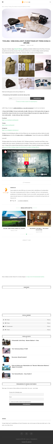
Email (10, 396)
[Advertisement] (26, 300)
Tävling (6, 6)
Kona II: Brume (18, 48)
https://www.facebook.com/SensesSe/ (10, 120)
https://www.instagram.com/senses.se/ (10, 130)
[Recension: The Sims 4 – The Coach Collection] (21, 219)
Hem (3, 6)
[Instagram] (31, 433)
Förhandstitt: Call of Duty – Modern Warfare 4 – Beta (25, 340)
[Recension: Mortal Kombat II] (6, 359)
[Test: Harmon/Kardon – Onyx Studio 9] (6, 376)
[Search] (50, 2)
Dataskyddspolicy (34, 439)
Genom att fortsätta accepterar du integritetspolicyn (27, 101)
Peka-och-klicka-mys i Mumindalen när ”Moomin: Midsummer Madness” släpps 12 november (30, 366)
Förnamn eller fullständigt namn (15, 392)
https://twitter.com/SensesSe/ (8, 125)
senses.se (23, 45)
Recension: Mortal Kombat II (19, 357)
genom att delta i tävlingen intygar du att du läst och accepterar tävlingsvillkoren (21, 147)
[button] (4, 222)
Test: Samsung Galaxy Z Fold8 (20, 348)
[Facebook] (21, 433)
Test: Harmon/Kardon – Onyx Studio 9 (22, 373)
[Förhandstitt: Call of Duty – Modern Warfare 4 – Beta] (6, 342)
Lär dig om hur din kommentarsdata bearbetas (35, 276)
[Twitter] (26, 433)
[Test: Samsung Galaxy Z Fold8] (6, 351)
